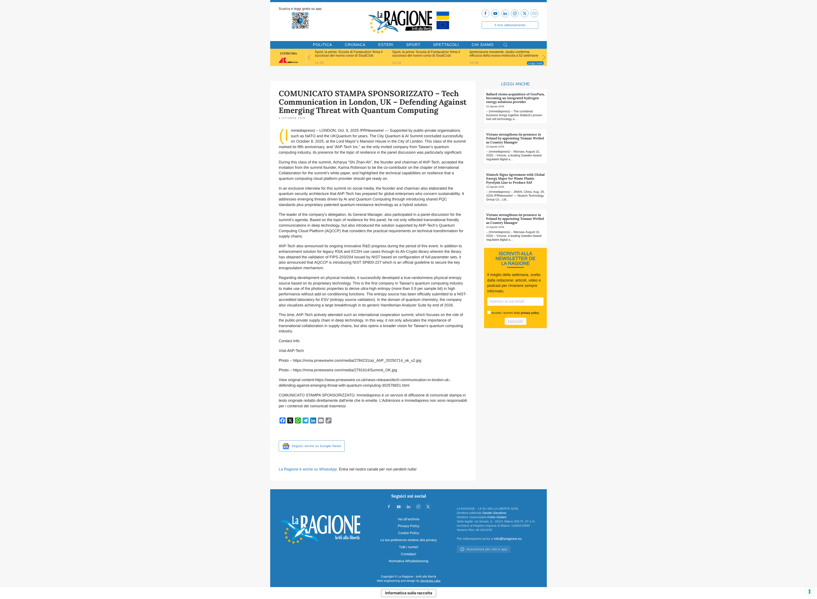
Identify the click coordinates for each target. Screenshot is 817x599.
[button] (505, 45)
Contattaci (408, 554)
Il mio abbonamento (510, 25)
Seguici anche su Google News (316, 446)
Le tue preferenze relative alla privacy (408, 540)
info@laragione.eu (508, 538)
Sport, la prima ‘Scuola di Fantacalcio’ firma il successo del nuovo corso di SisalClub (349, 53)
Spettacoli (446, 45)
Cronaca (355, 45)
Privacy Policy (408, 526)
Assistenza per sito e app (487, 549)
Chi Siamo (483, 45)
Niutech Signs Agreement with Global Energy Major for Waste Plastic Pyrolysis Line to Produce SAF (515, 178)
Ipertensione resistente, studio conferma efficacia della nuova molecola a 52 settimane (504, 53)
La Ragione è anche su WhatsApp (308, 469)
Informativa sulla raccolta (408, 593)
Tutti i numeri (408, 547)
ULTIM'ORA (288, 53)
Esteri (385, 45)
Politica (322, 45)
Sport (413, 45)
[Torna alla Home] (408, 21)
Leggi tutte (535, 63)
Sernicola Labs (430, 580)
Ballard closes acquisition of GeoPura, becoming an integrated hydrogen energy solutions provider (515, 98)
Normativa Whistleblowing (408, 561)
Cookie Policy (408, 533)
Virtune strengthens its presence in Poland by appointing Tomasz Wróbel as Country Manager (515, 138)
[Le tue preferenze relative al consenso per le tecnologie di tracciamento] (810, 592)
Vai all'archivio (409, 519)
